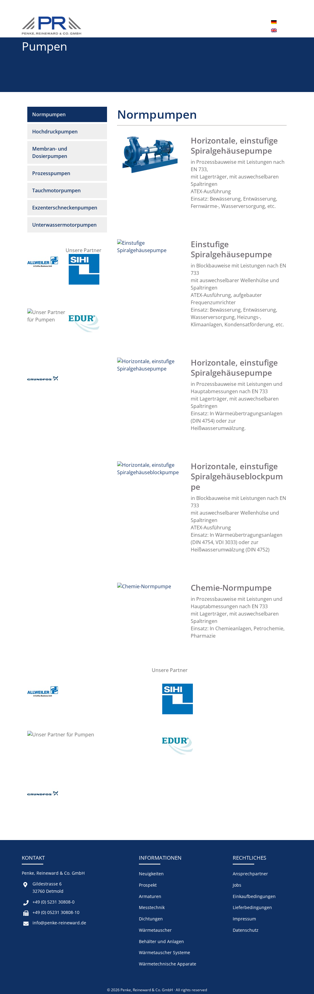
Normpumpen (49, 114)
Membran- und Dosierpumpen (49, 152)
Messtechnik (152, 907)
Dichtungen (151, 919)
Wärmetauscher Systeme (164, 952)
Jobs (237, 885)
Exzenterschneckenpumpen (64, 207)
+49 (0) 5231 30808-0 (54, 902)
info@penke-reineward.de (59, 923)
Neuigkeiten (151, 874)
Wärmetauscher (155, 930)
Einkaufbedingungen (254, 896)
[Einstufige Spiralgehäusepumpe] (150, 250)
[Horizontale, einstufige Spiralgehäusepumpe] (150, 176)
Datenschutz (245, 930)
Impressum (244, 919)
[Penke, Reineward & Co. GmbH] (51, 25)
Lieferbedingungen (252, 907)
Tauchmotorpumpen (56, 190)
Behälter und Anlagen (161, 941)
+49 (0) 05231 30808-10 (56, 912)
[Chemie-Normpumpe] (144, 586)
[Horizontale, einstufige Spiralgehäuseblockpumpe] (150, 472)
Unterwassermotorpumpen (64, 224)
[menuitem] (274, 21)
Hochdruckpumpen (55, 131)
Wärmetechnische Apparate (167, 964)
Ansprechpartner (250, 874)
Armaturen (150, 896)
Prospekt (148, 885)
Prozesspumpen (51, 173)
